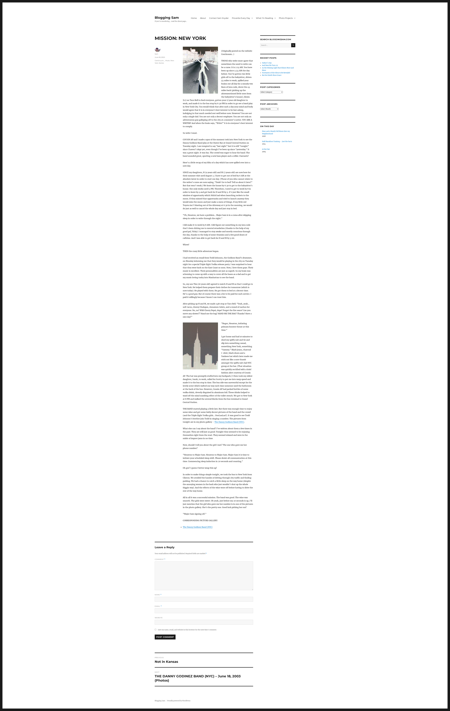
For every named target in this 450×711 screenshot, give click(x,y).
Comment (160, 559)
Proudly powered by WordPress (178, 701)
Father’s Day (267, 63)
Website (159, 618)
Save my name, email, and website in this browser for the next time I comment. (187, 630)
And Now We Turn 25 (270, 65)
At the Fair (266, 149)
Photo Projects (286, 18)
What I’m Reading (264, 18)
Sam (156, 54)
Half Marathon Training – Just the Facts (277, 141)
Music (167, 60)
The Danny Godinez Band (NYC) (229, 422)
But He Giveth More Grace (271, 75)
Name (158, 595)
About (203, 18)
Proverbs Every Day (241, 18)
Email (158, 606)
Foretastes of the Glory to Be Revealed (276, 73)
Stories (161, 63)
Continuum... (160, 60)
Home (194, 18)
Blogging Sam (167, 18)
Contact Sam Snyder (219, 18)
